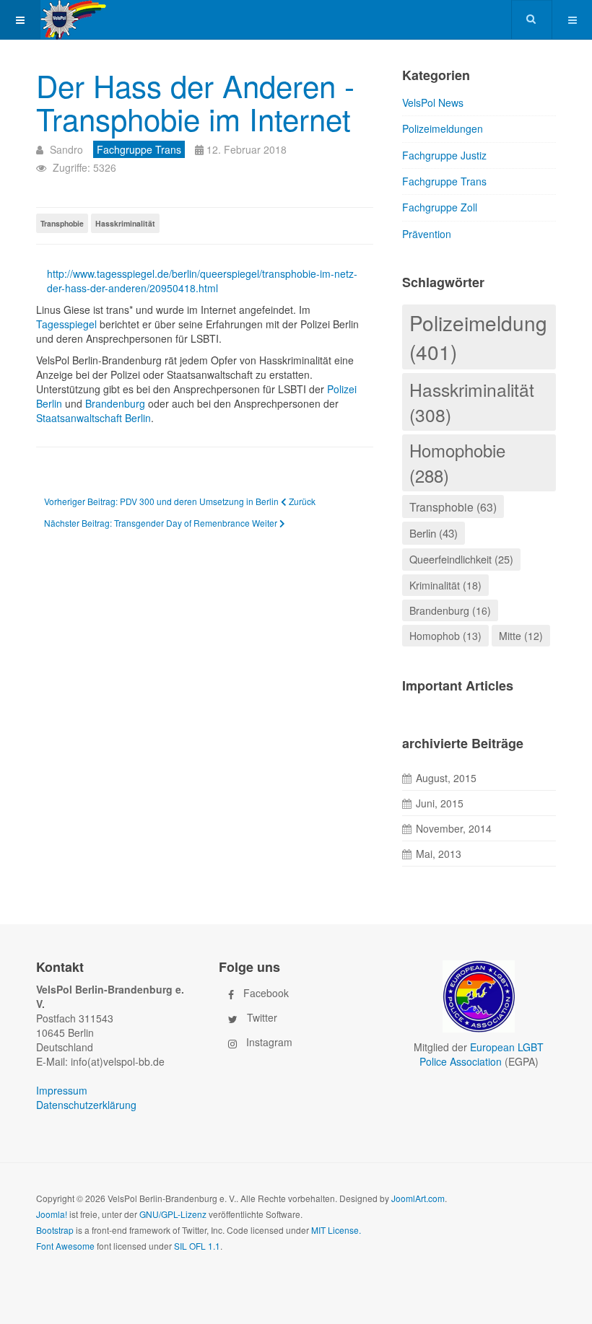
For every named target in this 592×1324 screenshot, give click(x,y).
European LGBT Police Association (481, 1054)
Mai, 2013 (438, 853)
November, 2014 (454, 828)
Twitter (262, 1016)
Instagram (269, 1041)
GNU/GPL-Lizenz (172, 1214)
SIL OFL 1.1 (197, 1246)
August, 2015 (446, 778)
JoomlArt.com (418, 1198)
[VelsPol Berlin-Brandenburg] (92, 20)
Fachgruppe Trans (444, 181)
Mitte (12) (521, 635)
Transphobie (62, 223)
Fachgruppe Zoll (439, 207)
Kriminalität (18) (445, 585)
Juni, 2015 (439, 803)
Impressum (61, 1090)
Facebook (266, 992)
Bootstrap (55, 1230)
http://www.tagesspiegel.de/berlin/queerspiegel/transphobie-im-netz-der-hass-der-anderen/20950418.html (202, 280)
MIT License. (336, 1230)
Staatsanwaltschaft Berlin (93, 418)
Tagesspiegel (68, 324)
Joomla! (51, 1214)
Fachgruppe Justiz (444, 155)
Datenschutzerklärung (86, 1104)
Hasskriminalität (125, 223)
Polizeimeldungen (442, 128)
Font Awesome (65, 1246)
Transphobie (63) (453, 506)
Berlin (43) (433, 532)
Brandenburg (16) (450, 610)
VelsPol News (432, 102)
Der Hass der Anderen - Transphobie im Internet (195, 101)
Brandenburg (116, 403)
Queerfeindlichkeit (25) (461, 558)
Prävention (426, 234)
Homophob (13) (445, 635)
